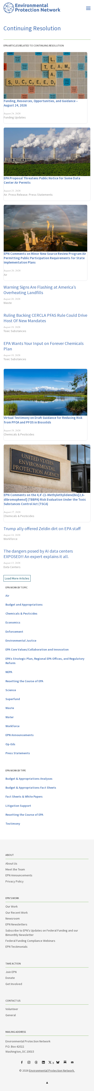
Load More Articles (17, 578)
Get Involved (13, 984)
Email (72, 1064)
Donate (10, 978)
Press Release (18, 195)
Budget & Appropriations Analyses (28, 779)
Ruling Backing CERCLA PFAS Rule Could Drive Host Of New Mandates (45, 317)
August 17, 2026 (12, 512)
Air (5, 195)
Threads (36, 1064)
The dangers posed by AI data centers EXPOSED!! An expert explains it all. (38, 553)
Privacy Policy (14, 881)
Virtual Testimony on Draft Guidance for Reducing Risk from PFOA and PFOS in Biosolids (43, 420)
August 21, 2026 (12, 190)
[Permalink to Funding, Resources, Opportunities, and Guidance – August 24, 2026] (45, 75)
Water (9, 717)
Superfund (12, 699)
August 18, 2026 (11, 355)
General (10, 1015)
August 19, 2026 (11, 327)
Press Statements (41, 195)
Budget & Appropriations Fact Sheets (30, 788)
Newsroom (12, 918)
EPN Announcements (19, 735)
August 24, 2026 (12, 113)
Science (10, 690)
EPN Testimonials (16, 947)
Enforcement (14, 632)
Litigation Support (18, 806)
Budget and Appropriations (24, 604)
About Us (11, 863)
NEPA (8, 672)
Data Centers (12, 567)
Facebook (22, 1064)
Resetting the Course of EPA (24, 681)
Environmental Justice (20, 640)
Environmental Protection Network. (52, 1070)
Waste (7, 303)
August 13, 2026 (11, 562)
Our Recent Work (16, 913)
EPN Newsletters (16, 924)
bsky (58, 1064)
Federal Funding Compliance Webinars (30, 941)
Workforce (10, 539)
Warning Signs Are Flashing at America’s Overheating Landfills (39, 289)
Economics (12, 622)
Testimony (12, 824)
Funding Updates (15, 117)
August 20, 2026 (12, 270)
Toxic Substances (14, 331)
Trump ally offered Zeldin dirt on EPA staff (42, 528)
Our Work (11, 906)
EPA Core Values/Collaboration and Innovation (37, 649)
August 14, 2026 (11, 534)
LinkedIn (43, 1064)
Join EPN (11, 972)
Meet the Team (15, 869)
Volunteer (11, 1009)
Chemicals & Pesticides (19, 434)
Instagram (29, 1064)
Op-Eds (10, 744)
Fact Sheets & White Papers (24, 796)
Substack (65, 1064)
